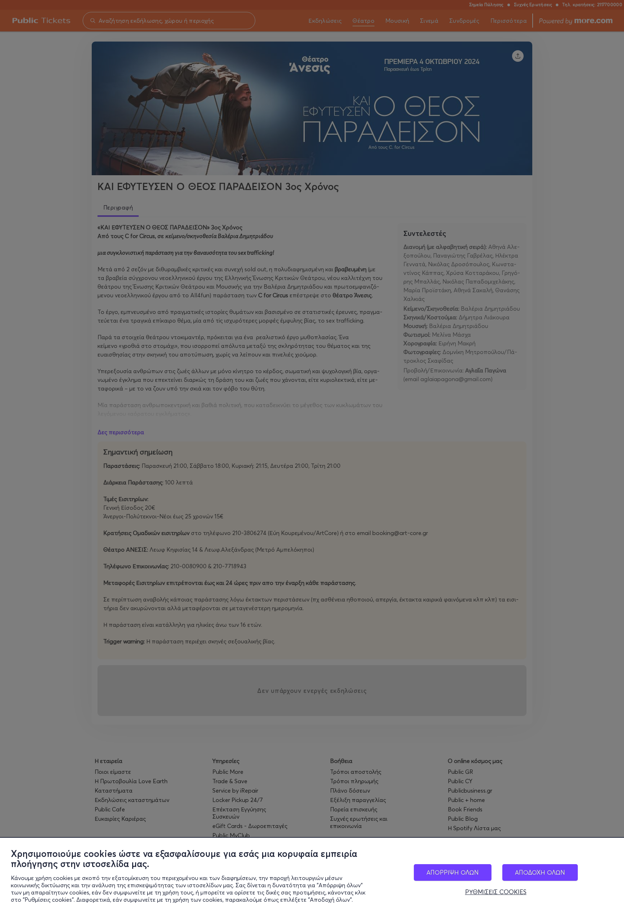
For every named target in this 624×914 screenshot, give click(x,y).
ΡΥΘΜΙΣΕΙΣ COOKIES (495, 892)
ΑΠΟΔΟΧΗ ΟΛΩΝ (540, 872)
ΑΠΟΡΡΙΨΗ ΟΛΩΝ (452, 872)
